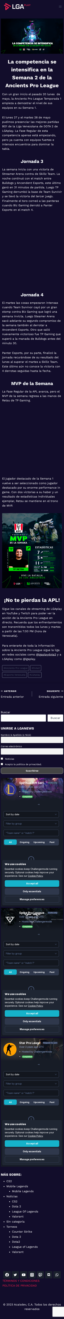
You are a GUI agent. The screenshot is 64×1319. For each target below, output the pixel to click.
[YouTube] (23, 1274)
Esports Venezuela (14, 674)
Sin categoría (15, 1221)
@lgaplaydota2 (46, 654)
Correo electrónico (11, 746)
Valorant (17, 1216)
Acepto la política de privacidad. (23, 764)
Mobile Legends (17, 1186)
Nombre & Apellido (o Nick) (16, 735)
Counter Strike (22, 1231)
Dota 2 (16, 1206)
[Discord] (48, 1274)
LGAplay (35, 674)
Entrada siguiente (51, 694)
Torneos (11, 1226)
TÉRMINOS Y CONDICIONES (21, 1280)
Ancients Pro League (16, 668)
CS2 (9, 1181)
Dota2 (36, 668)
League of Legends (25, 1246)
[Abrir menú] (60, 6)
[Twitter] (15, 1274)
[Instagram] (32, 1274)
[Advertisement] (32, 250)
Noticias (9, 759)
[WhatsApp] (57, 1274)
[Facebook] (7, 1274)
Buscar (5, 712)
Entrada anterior (12, 694)
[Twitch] (40, 1274)
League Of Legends (25, 1211)
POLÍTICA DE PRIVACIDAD (19, 1285)
